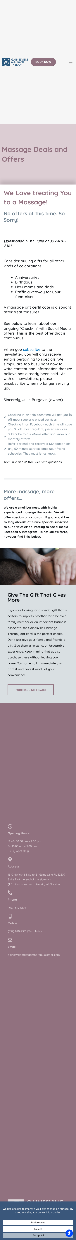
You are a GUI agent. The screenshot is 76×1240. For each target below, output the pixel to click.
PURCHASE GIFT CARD (30, 689)
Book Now (43, 62)
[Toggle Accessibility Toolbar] (69, 1233)
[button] (71, 62)
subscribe (31, 349)
